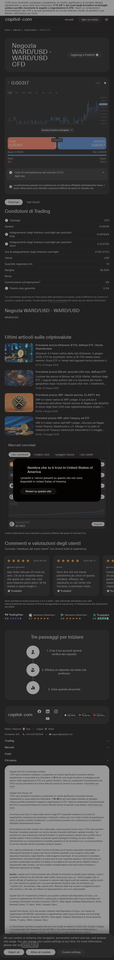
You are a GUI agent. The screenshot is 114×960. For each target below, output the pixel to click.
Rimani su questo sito (38, 491)
